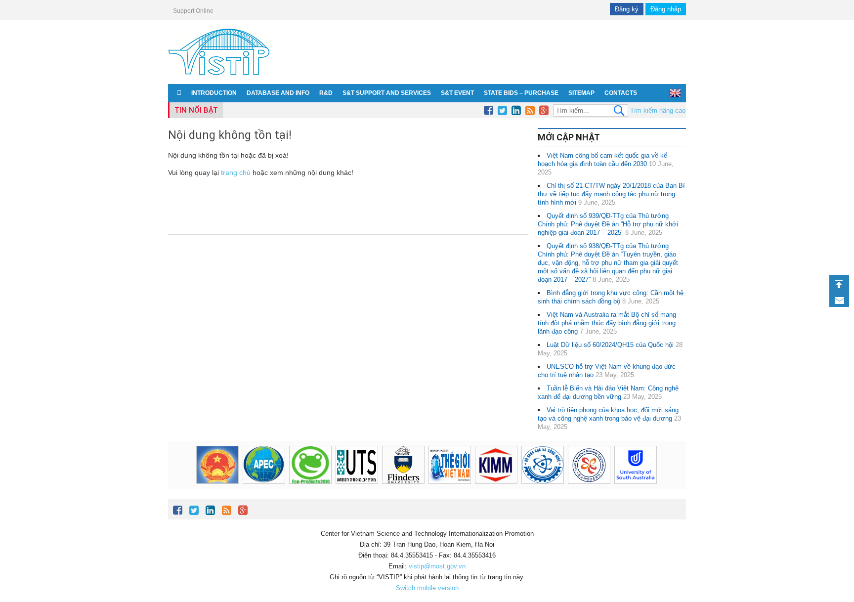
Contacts (620, 92)
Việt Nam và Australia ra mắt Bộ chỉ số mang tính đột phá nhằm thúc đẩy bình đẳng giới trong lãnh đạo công (607, 323)
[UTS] (357, 464)
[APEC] (264, 464)
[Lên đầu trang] (839, 284)
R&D (326, 92)
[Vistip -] (219, 77)
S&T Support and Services (386, 92)
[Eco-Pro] (310, 464)
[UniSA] (635, 464)
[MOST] (542, 464)
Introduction (214, 92)
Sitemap (581, 92)
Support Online (193, 10)
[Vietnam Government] (217, 464)
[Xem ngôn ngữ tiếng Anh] (675, 93)
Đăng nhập (665, 9)
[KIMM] (496, 464)
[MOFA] (449, 464)
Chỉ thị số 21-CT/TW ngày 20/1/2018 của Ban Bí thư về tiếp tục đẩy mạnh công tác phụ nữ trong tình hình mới (611, 194)
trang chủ (236, 172)
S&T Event (457, 92)
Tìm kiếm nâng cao (657, 110)
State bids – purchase (521, 92)
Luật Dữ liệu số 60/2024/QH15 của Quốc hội (610, 344)
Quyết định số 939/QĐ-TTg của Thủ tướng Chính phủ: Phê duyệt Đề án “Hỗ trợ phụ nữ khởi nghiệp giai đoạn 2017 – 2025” (608, 224)
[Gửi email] (839, 300)
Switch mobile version (427, 588)
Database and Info (278, 92)
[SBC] (589, 464)
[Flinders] (403, 464)
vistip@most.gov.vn (437, 566)
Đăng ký (627, 9)
